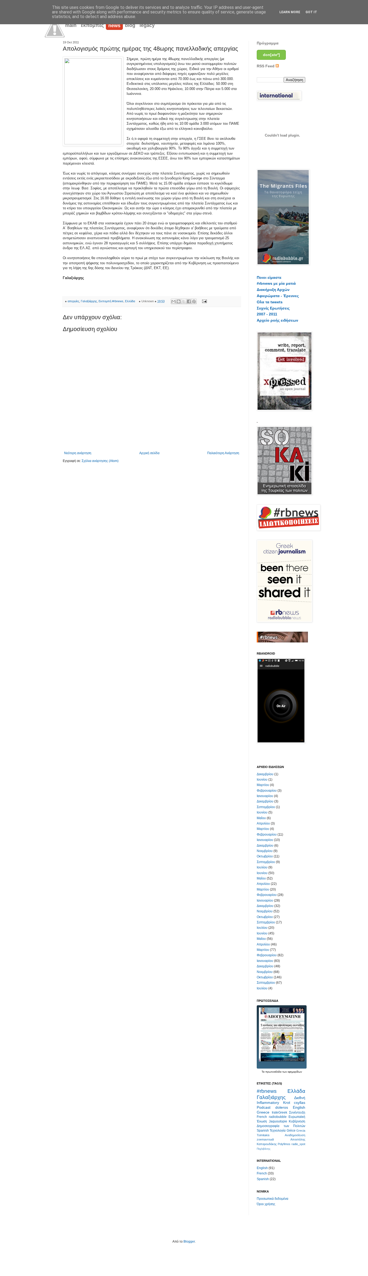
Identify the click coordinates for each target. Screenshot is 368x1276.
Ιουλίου (262, 867)
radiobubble (278, 1117)
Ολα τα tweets (270, 302)
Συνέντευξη (297, 1112)
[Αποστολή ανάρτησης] (203, 301)
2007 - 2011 (267, 314)
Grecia (300, 1130)
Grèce (291, 1130)
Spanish (263, 1130)
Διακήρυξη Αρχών (273, 289)
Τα (263, 1071)
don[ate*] (271, 55)
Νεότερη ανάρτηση (77, 453)
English (299, 1107)
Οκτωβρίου (265, 856)
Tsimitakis (263, 1135)
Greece (263, 1112)
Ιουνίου (262, 779)
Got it (311, 12)
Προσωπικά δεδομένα (272, 1199)
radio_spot (298, 1144)
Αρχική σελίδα (149, 453)
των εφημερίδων (292, 1071)
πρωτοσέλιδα (273, 1071)
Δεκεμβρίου (265, 774)
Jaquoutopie (278, 1121)
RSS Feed (266, 66)
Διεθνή (299, 1098)
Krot (286, 1102)
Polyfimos (284, 1144)
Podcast (263, 1107)
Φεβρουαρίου (267, 790)
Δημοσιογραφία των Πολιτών (281, 1126)
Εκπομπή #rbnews (111, 301)
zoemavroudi (265, 1139)
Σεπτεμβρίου (266, 807)
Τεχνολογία (278, 1130)
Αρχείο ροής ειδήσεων (277, 320)
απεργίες (73, 301)
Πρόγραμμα (268, 43)
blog (130, 25)
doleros (281, 1107)
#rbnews (267, 1091)
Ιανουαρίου (265, 796)
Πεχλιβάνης (263, 1148)
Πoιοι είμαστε (269, 277)
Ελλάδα (130, 301)
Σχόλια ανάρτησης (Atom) (100, 461)
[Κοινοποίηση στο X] (183, 301)
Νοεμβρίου (265, 851)
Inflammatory (268, 1102)
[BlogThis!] (178, 301)
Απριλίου (263, 823)
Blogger (189, 1241)
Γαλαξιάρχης (89, 301)
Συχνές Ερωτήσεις (273, 308)
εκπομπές (92, 25)
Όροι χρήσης (266, 1204)
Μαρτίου (263, 785)
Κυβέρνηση (297, 1121)
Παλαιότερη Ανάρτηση (223, 453)
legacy (147, 25)
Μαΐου (261, 818)
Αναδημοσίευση (295, 1135)
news (114, 25)
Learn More (289, 12)
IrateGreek (279, 1112)
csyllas (299, 1102)
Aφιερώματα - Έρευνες (278, 296)
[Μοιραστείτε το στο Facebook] (189, 301)
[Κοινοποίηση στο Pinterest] (194, 301)
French (262, 1117)
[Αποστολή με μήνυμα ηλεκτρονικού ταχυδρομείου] (173, 301)
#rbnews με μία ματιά (276, 283)
